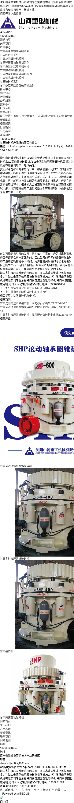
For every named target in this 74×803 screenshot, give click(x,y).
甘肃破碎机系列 (9, 81)
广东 (21, 790)
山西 (33, 790)
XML (3, 744)
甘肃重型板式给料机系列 (14, 66)
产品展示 (5, 729)
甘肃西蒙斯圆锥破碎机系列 (16, 74)
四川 (39, 790)
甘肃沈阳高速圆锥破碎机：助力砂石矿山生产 (33, 303)
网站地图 (5, 740)
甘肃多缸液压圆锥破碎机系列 (17, 85)
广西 (51, 790)
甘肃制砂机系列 (9, 55)
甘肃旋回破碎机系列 (12, 58)
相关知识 (5, 93)
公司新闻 (5, 100)
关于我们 (5, 725)
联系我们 (5, 736)
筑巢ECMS (23, 793)
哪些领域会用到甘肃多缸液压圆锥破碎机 (34, 288)
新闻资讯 (5, 732)
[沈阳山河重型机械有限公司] (29, 22)
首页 (16, 116)
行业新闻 (5, 97)
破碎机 (31, 295)
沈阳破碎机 (20, 295)
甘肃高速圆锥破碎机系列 (14, 51)
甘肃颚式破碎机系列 (12, 77)
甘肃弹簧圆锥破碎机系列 (14, 62)
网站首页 (5, 721)
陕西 (27, 790)
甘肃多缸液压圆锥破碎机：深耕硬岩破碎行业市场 (36, 314)
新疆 (45, 790)
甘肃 (63, 790)
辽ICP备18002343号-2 (22, 786)
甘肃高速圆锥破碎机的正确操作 (29, 292)
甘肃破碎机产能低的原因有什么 (53, 116)
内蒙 (57, 790)
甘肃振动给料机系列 (12, 70)
